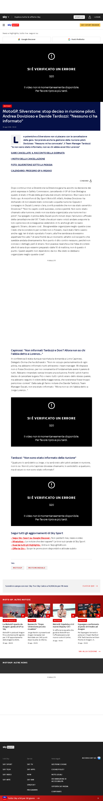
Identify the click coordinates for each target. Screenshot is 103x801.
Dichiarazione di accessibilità (59, 780)
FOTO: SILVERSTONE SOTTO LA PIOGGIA (31, 164)
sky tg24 (7, 769)
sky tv (30, 764)
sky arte (7, 780)
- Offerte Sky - (18, 548)
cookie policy (58, 769)
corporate (57, 792)
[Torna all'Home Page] (13, 25)
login (97, 17)
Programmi (32, 790)
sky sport (7, 764)
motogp (17, 568)
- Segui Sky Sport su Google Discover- (31, 538)
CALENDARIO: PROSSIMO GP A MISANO (31, 170)
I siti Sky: (6, 759)
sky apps (31, 769)
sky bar (30, 780)
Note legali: (56, 759)
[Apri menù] (4, 25)
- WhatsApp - (18, 541)
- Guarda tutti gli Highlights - (26, 545)
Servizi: (30, 759)
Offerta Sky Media (60, 786)
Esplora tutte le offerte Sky (28, 17)
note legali (57, 775)
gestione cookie (59, 764)
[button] (47, 798)
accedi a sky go (89, 758)
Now (29, 775)
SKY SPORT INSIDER (90, 25)
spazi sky (31, 785)
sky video (7, 775)
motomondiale (36, 568)
